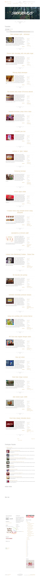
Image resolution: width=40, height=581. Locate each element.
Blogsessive (33, 574)
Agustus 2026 (28, 522)
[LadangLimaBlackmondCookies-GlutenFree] (20, 254)
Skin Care (20, 5)
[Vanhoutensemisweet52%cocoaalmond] (20, 91)
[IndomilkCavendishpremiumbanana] (20, 295)
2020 (26, 546)
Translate (10, 30)
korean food (28, 224)
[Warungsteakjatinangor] (20, 72)
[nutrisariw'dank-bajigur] (20, 151)
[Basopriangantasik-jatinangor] (20, 34)
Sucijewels (10, 574)
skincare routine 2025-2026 (29, 527)
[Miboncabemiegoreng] (20, 275)
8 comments (28, 263)
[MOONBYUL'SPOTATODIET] (20, 233)
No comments (28, 43)
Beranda (18, 438)
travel (16, 528)
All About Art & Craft (15, 3)
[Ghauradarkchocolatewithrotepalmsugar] (20, 53)
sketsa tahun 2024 (29, 530)
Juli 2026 (27, 537)
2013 (26, 554)
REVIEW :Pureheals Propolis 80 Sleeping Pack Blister (16, 476)
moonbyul (28, 246)
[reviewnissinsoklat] (20, 191)
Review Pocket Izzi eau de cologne (13, 469)
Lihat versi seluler (20, 440)
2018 (26, 548)
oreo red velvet (29, 369)
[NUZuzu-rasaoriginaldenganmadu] (20, 336)
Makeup (32, 3)
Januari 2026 (28, 539)
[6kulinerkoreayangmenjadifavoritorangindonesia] (20, 211)
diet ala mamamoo (29, 244)
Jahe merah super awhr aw (30, 410)
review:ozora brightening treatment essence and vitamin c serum (17, 461)
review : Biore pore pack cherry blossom (14, 454)
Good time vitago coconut (30, 389)
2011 (26, 556)
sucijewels (28, 39)
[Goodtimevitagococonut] (20, 377)
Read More (23, 46)
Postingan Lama (33, 438)
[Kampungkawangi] (20, 171)
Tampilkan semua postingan (26, 31)
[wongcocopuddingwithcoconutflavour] (20, 316)
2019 (26, 547)
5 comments (28, 242)
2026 (26, 521)
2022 (26, 544)
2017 (26, 549)
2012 (26, 555)
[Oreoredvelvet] (20, 357)
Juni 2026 (27, 538)
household (17, 529)
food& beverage (29, 103)
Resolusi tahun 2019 (12, 465)
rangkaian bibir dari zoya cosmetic (13, 480)
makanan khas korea (29, 225)
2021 (26, 545)
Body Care (21, 3)
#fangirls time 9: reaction (9, 447)
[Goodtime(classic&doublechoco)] (20, 418)
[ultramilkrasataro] (20, 131)
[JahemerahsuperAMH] (20, 397)
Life (28, 3)
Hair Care (25, 3)
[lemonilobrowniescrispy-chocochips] (20, 111)
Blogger (23, 531)
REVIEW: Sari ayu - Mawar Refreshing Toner (15, 450)
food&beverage (9, 3)
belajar (16, 527)
